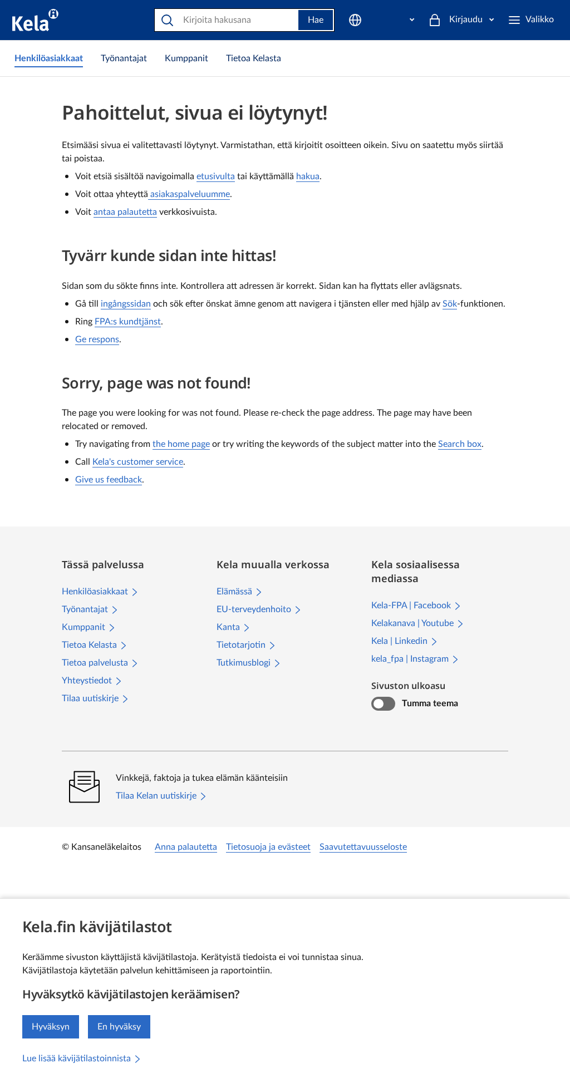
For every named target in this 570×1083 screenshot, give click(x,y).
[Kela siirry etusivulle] (35, 20)
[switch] (383, 704)
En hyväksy (119, 1026)
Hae (315, 20)
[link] (49, 58)
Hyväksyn (51, 1026)
